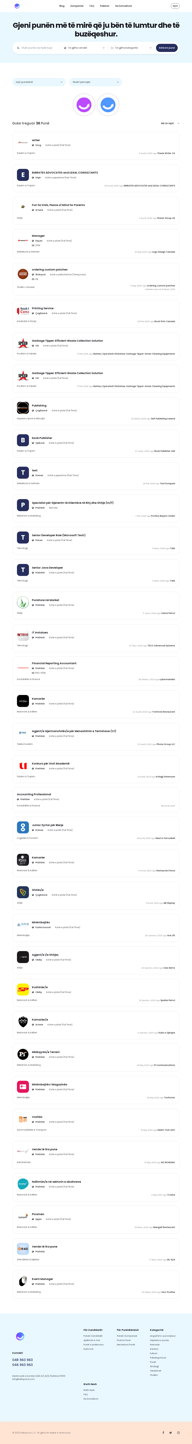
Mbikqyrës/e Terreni (46, 1052)
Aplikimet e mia (92, 1340)
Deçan (38, 240)
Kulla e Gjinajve (167, 1032)
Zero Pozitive (168, 1292)
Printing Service (43, 308)
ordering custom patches (50, 269)
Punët (153, 1362)
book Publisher (42, 438)
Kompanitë (77, 6)
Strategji (154, 1366)
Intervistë (155, 1344)
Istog (38, 145)
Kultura (153, 1353)
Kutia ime (88, 1348)
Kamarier (38, 699)
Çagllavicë (41, 313)
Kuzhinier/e (40, 987)
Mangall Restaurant (164, 1227)
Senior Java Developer (47, 567)
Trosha (171, 1194)
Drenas (39, 475)
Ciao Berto (169, 967)
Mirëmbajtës (41, 922)
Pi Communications (164, 1065)
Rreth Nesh (89, 1390)
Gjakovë (40, 442)
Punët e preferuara (94, 1344)
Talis (172, 548)
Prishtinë (40, 507)
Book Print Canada (164, 321)
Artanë (39, 209)
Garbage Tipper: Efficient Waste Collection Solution (67, 341)
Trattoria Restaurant (163, 711)
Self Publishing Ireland (163, 418)
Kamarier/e (40, 1019)
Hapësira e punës (159, 1340)
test (35, 470)
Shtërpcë (40, 274)
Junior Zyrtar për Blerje (47, 825)
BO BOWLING (168, 1162)
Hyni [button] (175, 6)
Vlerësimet (155, 1370)
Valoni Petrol (168, 613)
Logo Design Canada (163, 251)
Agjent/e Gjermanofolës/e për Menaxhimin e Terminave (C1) (74, 731)
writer (36, 140)
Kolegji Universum (165, 776)
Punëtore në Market (45, 600)
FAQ (92, 6)
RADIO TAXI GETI (166, 1129)
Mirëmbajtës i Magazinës (49, 1084)
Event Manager (42, 1279)
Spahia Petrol (167, 1000)
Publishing (39, 405)
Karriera (154, 1348)
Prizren (39, 540)
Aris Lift (171, 935)
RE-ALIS (171, 1259)
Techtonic (169, 1097)
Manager (38, 236)
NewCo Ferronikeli (165, 838)
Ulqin (38, 177)
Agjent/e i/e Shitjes (45, 955)
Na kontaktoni (123, 6)
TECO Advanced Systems (161, 645)
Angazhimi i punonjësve (163, 1335)
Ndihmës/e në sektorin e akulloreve (56, 1182)
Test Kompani (167, 483)
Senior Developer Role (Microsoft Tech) (59, 535)
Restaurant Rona (165, 870)
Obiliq (38, 959)
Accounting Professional (34, 794)
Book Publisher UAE (164, 451)
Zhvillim (154, 1375)
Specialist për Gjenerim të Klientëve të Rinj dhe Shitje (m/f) (73, 503)
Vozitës (37, 1117)
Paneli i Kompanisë (127, 1335)
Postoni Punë (124, 1340)
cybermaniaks (167, 679)
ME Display (169, 903)
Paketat (104, 6)
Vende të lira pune (44, 1149)
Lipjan (38, 1219)
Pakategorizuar (158, 1357)
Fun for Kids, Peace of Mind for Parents (58, 205)
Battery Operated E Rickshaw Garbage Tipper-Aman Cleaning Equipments (134, 353)
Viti (37, 345)
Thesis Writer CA (166, 153)
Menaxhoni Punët (126, 1344)
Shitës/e (38, 890)
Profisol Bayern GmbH (163, 515)
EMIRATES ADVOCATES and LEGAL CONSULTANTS (65, 172)
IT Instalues (40, 632)
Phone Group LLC (166, 744)
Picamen (38, 1214)
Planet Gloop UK (166, 218)
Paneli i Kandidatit (93, 1335)
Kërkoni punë (167, 48)
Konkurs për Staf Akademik (51, 763)
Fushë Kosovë (43, 927)
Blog (61, 6)
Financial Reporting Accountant (54, 663)
